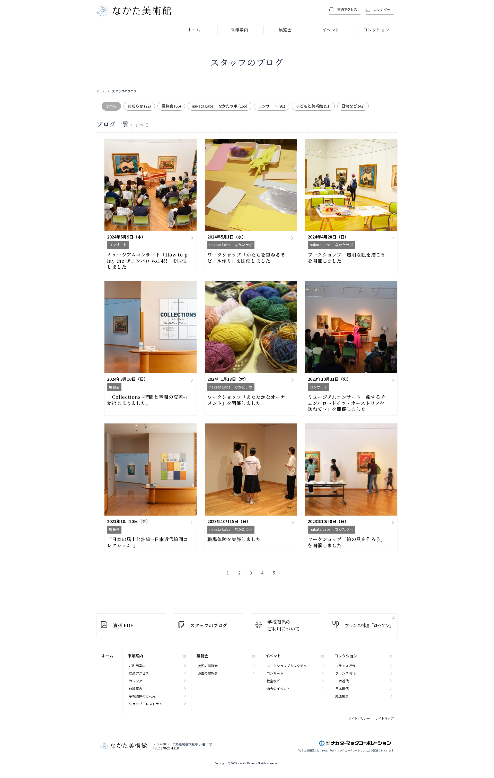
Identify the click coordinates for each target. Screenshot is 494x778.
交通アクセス (347, 9)
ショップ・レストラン (145, 703)
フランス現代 (345, 673)
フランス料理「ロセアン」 (369, 625)
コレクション (376, 29)
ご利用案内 (137, 665)
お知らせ (139, 106)
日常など (353, 106)
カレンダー (382, 9)
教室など (273, 680)
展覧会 (285, 29)
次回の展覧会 (208, 665)
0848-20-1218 (169, 748)
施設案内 (135, 688)
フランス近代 (345, 665)
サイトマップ (384, 718)
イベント (331, 29)
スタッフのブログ (208, 625)
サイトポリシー (359, 718)
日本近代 (342, 680)
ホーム (193, 29)
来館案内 (239, 29)
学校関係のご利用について (283, 625)
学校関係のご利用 (142, 696)
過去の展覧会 (208, 673)
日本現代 (342, 688)
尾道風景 (342, 696)
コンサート (271, 106)
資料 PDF (123, 625)
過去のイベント (278, 688)
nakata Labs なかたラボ (219, 106)
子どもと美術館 (313, 106)
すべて (111, 106)
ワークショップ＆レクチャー (288, 665)
